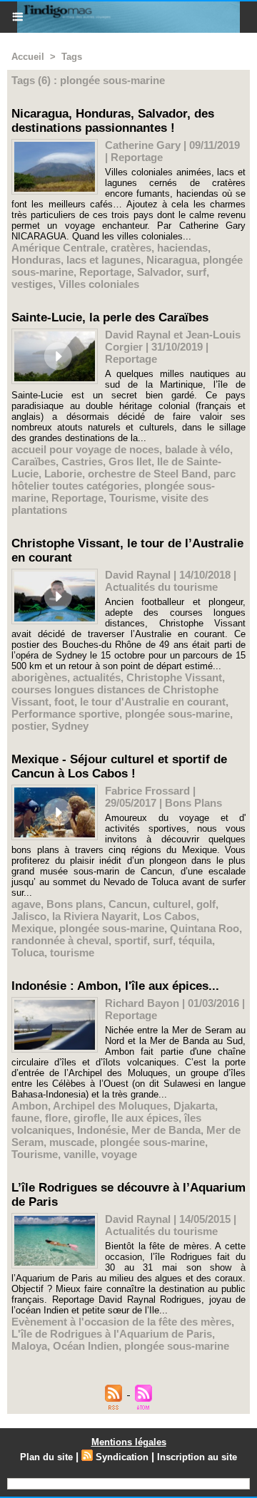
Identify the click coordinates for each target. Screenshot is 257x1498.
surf (196, 272)
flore (56, 1118)
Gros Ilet (130, 461)
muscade (71, 1142)
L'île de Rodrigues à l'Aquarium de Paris (111, 1334)
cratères (131, 248)
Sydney (70, 726)
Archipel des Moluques (110, 1106)
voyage (119, 1154)
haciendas (182, 248)
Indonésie (101, 1130)
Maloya (29, 1346)
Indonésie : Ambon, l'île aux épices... (115, 986)
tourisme (72, 952)
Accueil (27, 56)
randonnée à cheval (60, 940)
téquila (195, 940)
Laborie (63, 474)
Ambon (29, 1106)
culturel (172, 904)
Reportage (105, 272)
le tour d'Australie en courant (153, 702)
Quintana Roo (204, 928)
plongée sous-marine (177, 714)
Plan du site (46, 1457)
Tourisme (132, 498)
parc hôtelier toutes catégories (123, 480)
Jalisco (28, 916)
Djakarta (194, 1106)
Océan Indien (86, 1346)
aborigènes (39, 677)
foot (64, 702)
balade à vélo (197, 449)
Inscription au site (197, 1457)
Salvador (159, 272)
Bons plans (74, 904)
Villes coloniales (99, 284)
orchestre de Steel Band (148, 474)
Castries (82, 461)
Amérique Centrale (58, 248)
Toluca (27, 952)
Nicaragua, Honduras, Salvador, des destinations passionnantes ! (112, 121)
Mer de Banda (166, 1130)
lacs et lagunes (103, 260)
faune (25, 1118)
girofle (90, 1118)
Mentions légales (128, 1442)
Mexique (32, 928)
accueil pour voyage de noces (85, 449)
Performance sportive (65, 714)
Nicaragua (171, 260)
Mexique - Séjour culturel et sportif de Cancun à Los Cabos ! (119, 766)
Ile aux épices (144, 1118)
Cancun (128, 904)
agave (26, 904)
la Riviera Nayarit (94, 916)
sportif (130, 940)
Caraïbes (33, 461)
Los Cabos (169, 916)
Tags (71, 56)
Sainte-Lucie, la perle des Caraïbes (109, 317)
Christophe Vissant (174, 677)
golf (206, 904)
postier (28, 726)
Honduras (36, 260)
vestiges (32, 284)
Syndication (122, 1457)
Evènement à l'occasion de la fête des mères (121, 1322)
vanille (80, 1154)
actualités (97, 677)
